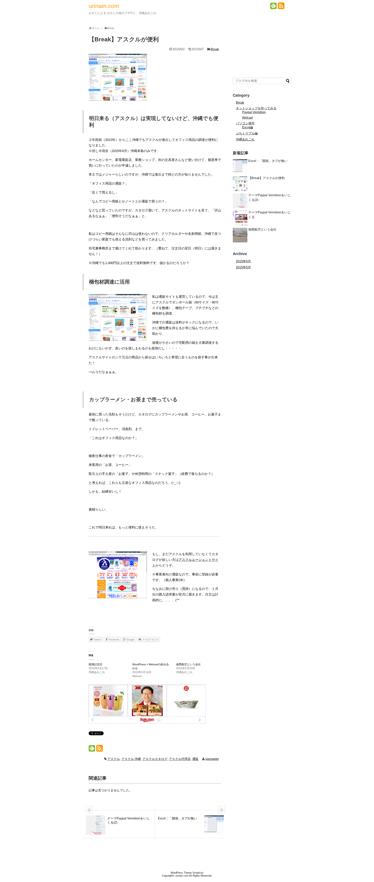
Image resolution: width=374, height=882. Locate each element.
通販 (195, 759)
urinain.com (104, 6)
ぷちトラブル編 (247, 133)
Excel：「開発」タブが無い (267, 161)
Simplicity (198, 872)
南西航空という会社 (188, 664)
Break (215, 49)
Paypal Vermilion (254, 112)
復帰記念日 (95, 664)
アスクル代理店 (180, 759)
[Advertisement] (262, 46)
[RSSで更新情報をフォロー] (281, 7)
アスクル (113, 759)
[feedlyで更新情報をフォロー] (273, 7)
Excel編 (247, 127)
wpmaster (212, 759)
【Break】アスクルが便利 (266, 178)
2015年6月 (243, 261)
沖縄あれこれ (245, 139)
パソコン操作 (245, 123)
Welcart (247, 117)
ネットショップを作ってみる (256, 108)
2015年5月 (243, 267)
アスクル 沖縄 (131, 759)
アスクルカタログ (154, 759)
